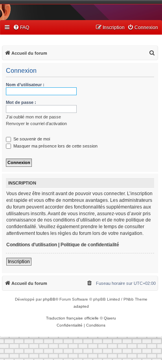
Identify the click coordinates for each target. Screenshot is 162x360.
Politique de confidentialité (90, 244)
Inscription (19, 261)
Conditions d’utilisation (31, 244)
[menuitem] (21, 27)
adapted (81, 306)
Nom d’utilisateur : (25, 84)
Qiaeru (110, 318)
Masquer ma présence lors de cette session (55, 146)
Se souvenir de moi (31, 139)
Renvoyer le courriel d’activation (36, 123)
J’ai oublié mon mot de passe (33, 116)
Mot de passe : (21, 102)
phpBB (49, 299)
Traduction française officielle (72, 318)
